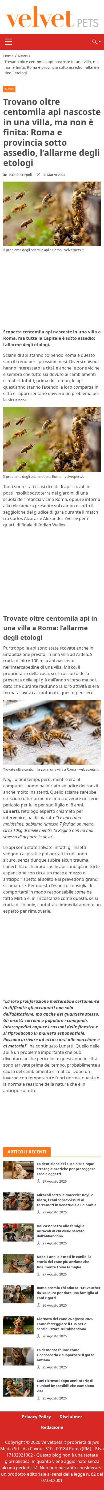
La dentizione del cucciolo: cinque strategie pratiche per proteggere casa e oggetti (66, 1168)
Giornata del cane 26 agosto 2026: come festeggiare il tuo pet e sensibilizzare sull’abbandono (65, 1323)
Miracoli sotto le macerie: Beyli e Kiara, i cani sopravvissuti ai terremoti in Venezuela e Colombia (67, 1199)
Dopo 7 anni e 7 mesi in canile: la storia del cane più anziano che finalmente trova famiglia (64, 1261)
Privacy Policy (36, 1417)
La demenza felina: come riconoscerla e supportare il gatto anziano (65, 1354)
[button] (96, 41)
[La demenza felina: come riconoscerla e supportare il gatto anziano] (18, 1356)
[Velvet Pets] (52, 16)
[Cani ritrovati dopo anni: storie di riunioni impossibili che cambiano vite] (18, 1387)
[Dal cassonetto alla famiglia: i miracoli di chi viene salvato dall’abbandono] (18, 1232)
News (9, 89)
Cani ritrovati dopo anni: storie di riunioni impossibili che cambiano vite (65, 1385)
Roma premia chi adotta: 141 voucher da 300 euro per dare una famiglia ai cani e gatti (69, 1292)
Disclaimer (70, 1417)
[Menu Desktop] (8, 42)
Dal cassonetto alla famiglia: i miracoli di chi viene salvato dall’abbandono (62, 1230)
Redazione (52, 1427)
